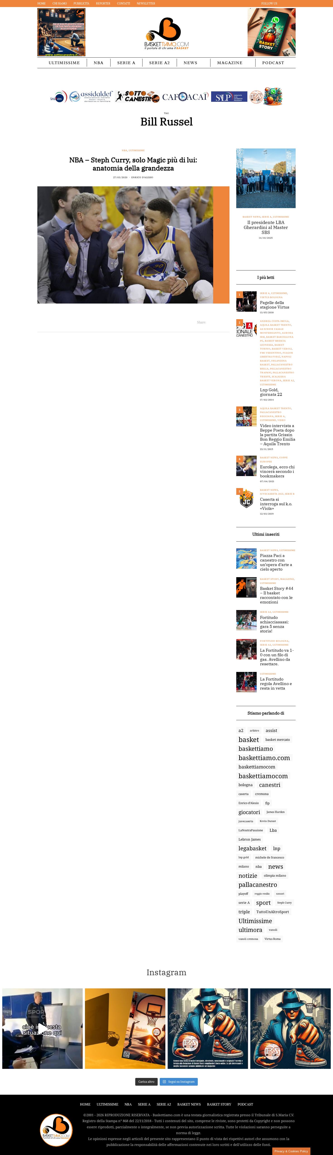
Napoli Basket (270, 216)
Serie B (289, 493)
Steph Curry (284, 902)
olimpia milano (275, 875)
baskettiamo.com (264, 757)
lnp (276, 848)
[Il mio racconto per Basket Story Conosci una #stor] (208, 1028)
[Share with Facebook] (209, 322)
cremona (262, 794)
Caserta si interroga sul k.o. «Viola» (276, 504)
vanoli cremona (248, 939)
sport (263, 902)
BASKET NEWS (189, 1104)
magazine (287, 579)
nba (259, 866)
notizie (248, 875)
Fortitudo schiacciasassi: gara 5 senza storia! (274, 624)
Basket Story (269, 579)
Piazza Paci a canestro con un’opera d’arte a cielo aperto (276, 562)
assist (271, 730)
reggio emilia (262, 893)
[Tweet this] (215, 322)
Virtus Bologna (271, 297)
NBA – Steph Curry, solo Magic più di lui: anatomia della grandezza (133, 163)
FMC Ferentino (270, 352)
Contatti (123, 3)
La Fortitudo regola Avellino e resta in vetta (276, 684)
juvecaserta (246, 821)
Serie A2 (159, 62)
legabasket (253, 848)
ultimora (250, 929)
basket (249, 739)
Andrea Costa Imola (274, 321)
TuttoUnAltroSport (272, 911)
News (191, 62)
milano (244, 866)
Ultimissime (64, 62)
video (282, 420)
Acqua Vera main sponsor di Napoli (266, 225)
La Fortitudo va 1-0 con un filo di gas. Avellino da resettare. (277, 657)
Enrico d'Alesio (142, 177)
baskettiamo (256, 748)
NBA (99, 62)
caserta (244, 794)
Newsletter (146, 3)
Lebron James (250, 839)
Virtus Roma (273, 939)
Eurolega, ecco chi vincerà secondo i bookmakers (277, 471)
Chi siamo (60, 3)
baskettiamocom (257, 767)
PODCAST (273, 62)
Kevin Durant (268, 821)
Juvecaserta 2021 (272, 493)
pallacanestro (258, 884)
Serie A (126, 62)
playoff (243, 894)
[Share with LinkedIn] (221, 322)
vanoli (273, 930)
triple (244, 912)
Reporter (103, 3)
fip (267, 803)
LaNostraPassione (251, 830)
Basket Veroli (282, 348)
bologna (246, 784)
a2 (241, 730)
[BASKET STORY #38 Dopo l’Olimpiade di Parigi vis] (125, 1028)
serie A (244, 902)
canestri (269, 784)
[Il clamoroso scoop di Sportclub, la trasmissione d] (42, 1028)
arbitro (254, 730)
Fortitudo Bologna (274, 641)
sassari (280, 893)
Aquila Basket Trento (275, 324)
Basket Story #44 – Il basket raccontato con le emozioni (276, 595)
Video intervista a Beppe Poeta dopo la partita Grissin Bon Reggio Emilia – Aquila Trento (277, 434)
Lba (273, 830)
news (275, 866)
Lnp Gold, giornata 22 (271, 392)
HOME (85, 1104)
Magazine (230, 62)
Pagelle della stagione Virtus (274, 304)
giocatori (249, 812)
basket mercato (277, 739)
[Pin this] (226, 322)
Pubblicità (81, 3)
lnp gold (244, 857)
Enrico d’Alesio (249, 803)
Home (41, 3)
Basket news (249, 216)
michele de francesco (269, 857)
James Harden (276, 812)
